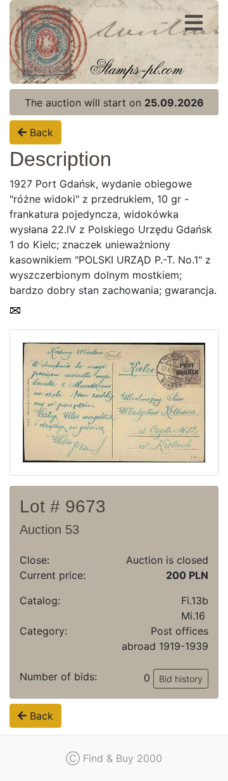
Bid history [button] (181, 678)
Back (40, 132)
